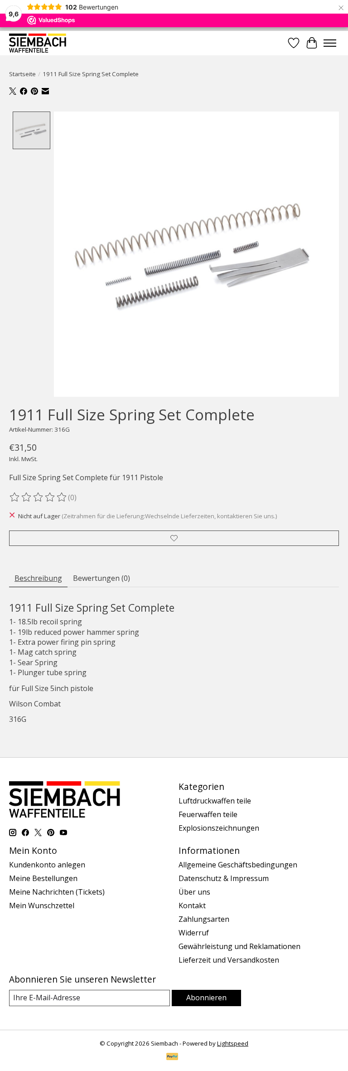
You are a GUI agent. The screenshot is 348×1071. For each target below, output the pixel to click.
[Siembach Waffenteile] (37, 43)
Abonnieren (206, 998)
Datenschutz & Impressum (224, 878)
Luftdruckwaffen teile (215, 801)
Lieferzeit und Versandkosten (229, 960)
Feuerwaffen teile (208, 814)
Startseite (22, 74)
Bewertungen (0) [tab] (101, 578)
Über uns (194, 892)
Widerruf (194, 933)
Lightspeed (232, 1043)
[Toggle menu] (330, 43)
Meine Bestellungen (43, 878)
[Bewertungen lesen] (38, 497)
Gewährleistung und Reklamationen (239, 946)
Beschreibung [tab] (38, 578)
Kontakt (192, 905)
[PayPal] (172, 1057)
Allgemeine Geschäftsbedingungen (238, 865)
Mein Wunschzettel (41, 905)
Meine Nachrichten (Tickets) (57, 892)
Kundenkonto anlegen (47, 865)
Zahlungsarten (204, 919)
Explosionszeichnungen (219, 828)
